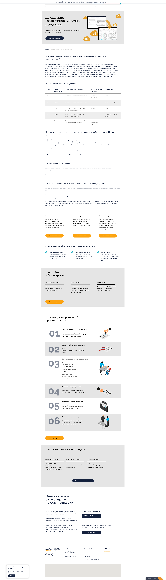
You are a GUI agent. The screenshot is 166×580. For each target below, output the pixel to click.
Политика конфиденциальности (91, 559)
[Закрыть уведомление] (27, 566)
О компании (109, 7)
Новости (118, 7)
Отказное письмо (86, 7)
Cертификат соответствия (70, 7)
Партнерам (98, 7)
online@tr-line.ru (107, 553)
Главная (47, 49)
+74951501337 (107, 551)
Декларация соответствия (52, 7)
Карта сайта (87, 556)
